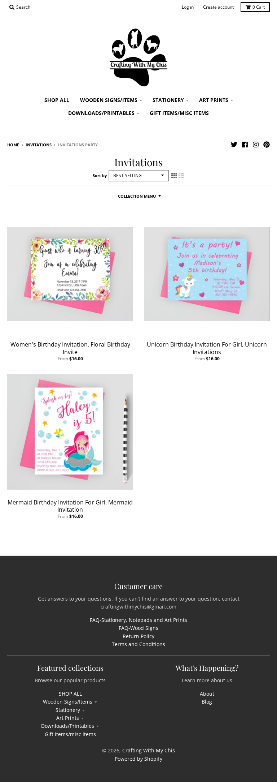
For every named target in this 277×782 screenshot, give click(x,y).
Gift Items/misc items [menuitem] (179, 112)
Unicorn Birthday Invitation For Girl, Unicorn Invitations (207, 348)
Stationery (68, 709)
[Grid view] (174, 175)
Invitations (39, 144)
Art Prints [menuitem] (213, 99)
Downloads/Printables (67, 725)
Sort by (100, 175)
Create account (218, 7)
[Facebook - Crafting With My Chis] (245, 144)
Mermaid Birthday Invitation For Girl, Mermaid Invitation (70, 506)
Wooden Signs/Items (67, 701)
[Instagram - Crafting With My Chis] (255, 144)
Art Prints (67, 717)
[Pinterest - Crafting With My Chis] (266, 144)
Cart (258, 7)
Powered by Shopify (138, 758)
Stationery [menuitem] (168, 99)
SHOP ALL (70, 693)
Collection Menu (137, 196)
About (207, 693)
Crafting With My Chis (148, 750)
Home (13, 144)
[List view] (181, 175)
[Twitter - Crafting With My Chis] (234, 144)
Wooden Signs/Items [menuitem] (108, 99)
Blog (207, 701)
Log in (188, 7)
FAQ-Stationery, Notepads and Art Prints (138, 619)
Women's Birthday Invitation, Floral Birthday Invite (70, 348)
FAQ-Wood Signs (138, 627)
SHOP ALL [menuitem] (56, 99)
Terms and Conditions (138, 644)
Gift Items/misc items (70, 734)
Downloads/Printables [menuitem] (101, 112)
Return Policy (138, 636)
